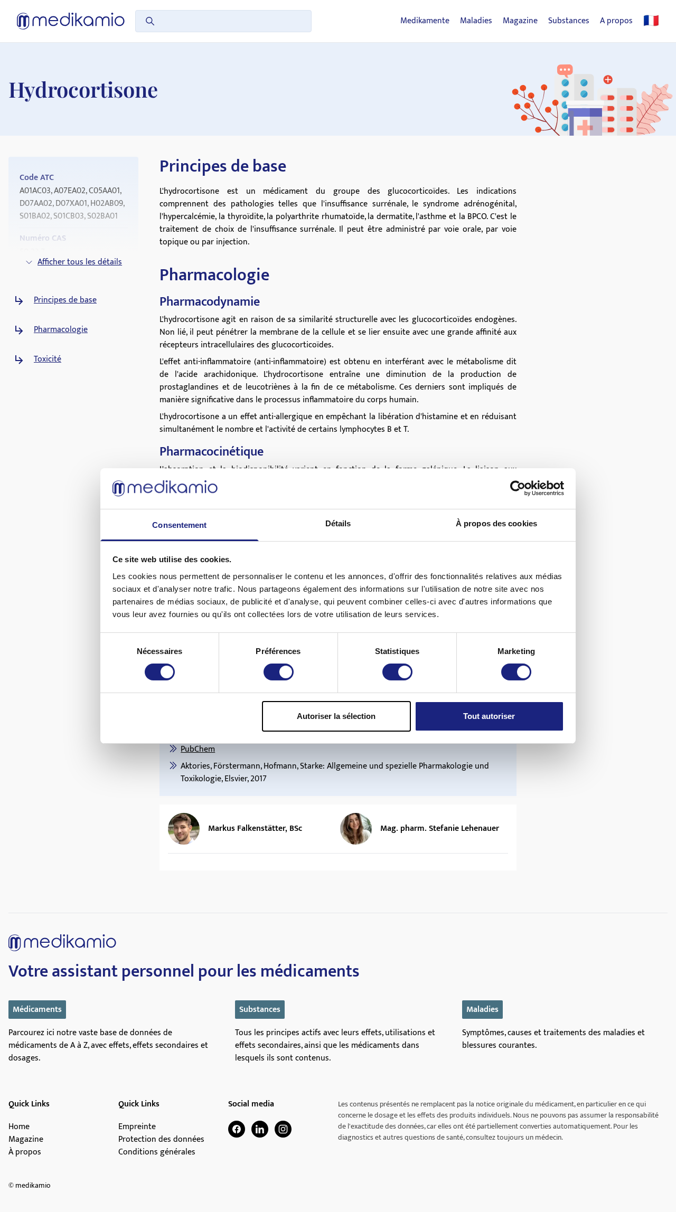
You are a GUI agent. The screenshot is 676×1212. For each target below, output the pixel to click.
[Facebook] (236, 1129)
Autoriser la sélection (336, 716)
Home (19, 1127)
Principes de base (65, 300)
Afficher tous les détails (79, 262)
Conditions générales (156, 1152)
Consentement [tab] (179, 524)
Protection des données (161, 1139)
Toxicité (47, 359)
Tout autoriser (489, 716)
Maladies (476, 21)
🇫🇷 (651, 21)
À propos (24, 1152)
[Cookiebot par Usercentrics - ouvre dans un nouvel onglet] (518, 488)
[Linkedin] (259, 1129)
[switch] (279, 672)
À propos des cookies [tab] (496, 523)
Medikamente (424, 21)
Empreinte (137, 1127)
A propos (616, 21)
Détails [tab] (338, 523)
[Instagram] (283, 1129)
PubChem (198, 749)
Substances (568, 21)
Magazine (520, 21)
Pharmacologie (61, 330)
